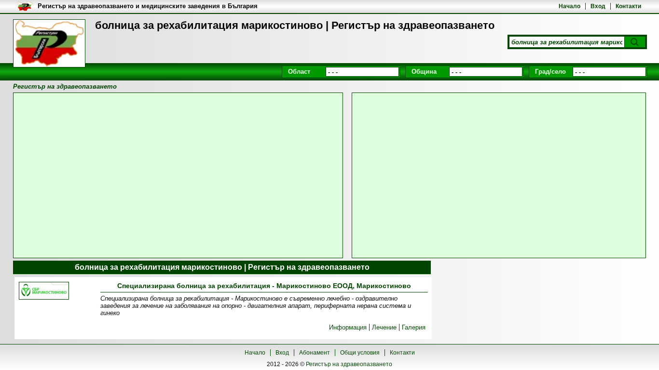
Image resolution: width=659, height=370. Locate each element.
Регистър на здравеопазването (349, 364)
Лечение (384, 327)
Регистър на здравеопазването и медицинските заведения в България (148, 6)
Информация (348, 327)
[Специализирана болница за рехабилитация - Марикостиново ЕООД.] (44, 291)
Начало (569, 6)
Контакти (628, 6)
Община (424, 71)
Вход (597, 6)
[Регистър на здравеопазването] (49, 43)
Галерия (414, 327)
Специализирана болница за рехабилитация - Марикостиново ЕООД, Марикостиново (264, 286)
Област (299, 71)
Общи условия (360, 352)
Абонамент (314, 352)
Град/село (550, 71)
